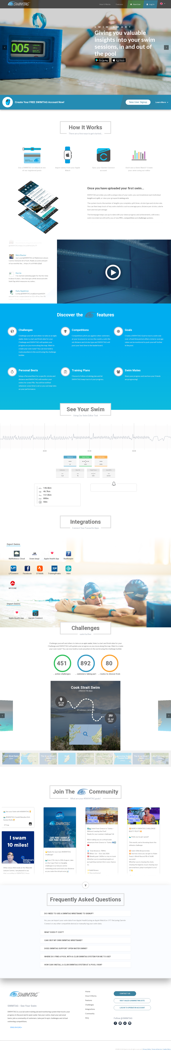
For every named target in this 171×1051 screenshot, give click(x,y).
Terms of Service (157, 1049)
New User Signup (138, 102)
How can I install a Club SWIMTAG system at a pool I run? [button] (73, 965)
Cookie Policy (167, 1049)
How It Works (91, 996)
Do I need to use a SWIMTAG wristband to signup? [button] (69, 913)
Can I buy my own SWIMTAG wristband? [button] (63, 940)
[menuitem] (135, 4)
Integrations (90, 1009)
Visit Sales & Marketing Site (132, 1001)
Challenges (89, 1005)
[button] (162, 3)
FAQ (87, 1018)
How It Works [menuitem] (105, 4)
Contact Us (125, 993)
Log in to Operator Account (132, 1008)
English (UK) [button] (15, 1027)
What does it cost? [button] (54, 932)
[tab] (85, 913)
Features (88, 1000)
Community (89, 1013)
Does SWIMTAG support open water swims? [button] (65, 948)
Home (87, 991)
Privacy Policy (147, 1049)
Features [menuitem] (119, 4)
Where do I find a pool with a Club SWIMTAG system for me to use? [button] (77, 956)
